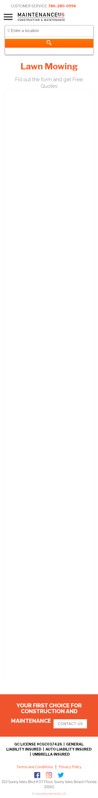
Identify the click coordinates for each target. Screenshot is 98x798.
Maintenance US (54, 793)
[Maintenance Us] (45, 17)
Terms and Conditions (35, 767)
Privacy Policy (69, 767)
